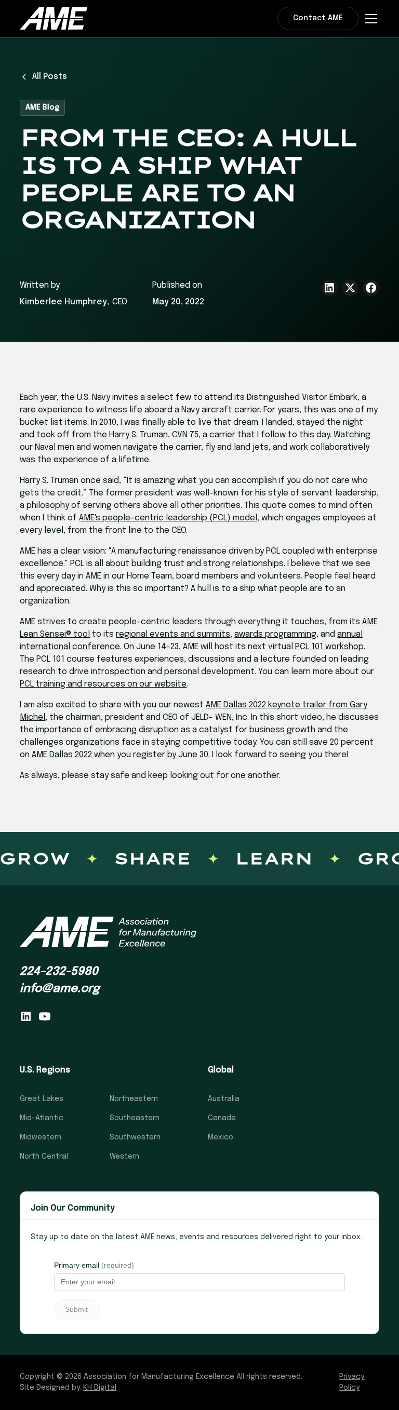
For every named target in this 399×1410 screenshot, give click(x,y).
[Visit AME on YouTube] (44, 1016)
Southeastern (134, 1118)
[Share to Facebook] (371, 287)
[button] (368, 18)
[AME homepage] (108, 932)
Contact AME (318, 18)
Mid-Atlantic (41, 1118)
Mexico (220, 1137)
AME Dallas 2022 (62, 754)
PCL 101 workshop (329, 646)
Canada (222, 1118)
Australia (224, 1099)
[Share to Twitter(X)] (350, 287)
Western (124, 1156)
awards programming (275, 634)
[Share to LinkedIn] (329, 287)
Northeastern (134, 1099)
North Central (44, 1156)
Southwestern (135, 1137)
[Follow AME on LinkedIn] (26, 1016)
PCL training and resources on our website (103, 684)
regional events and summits (173, 634)
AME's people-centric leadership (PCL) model (168, 518)
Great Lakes (41, 1099)
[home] (53, 18)
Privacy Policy (351, 1382)
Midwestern (40, 1137)
